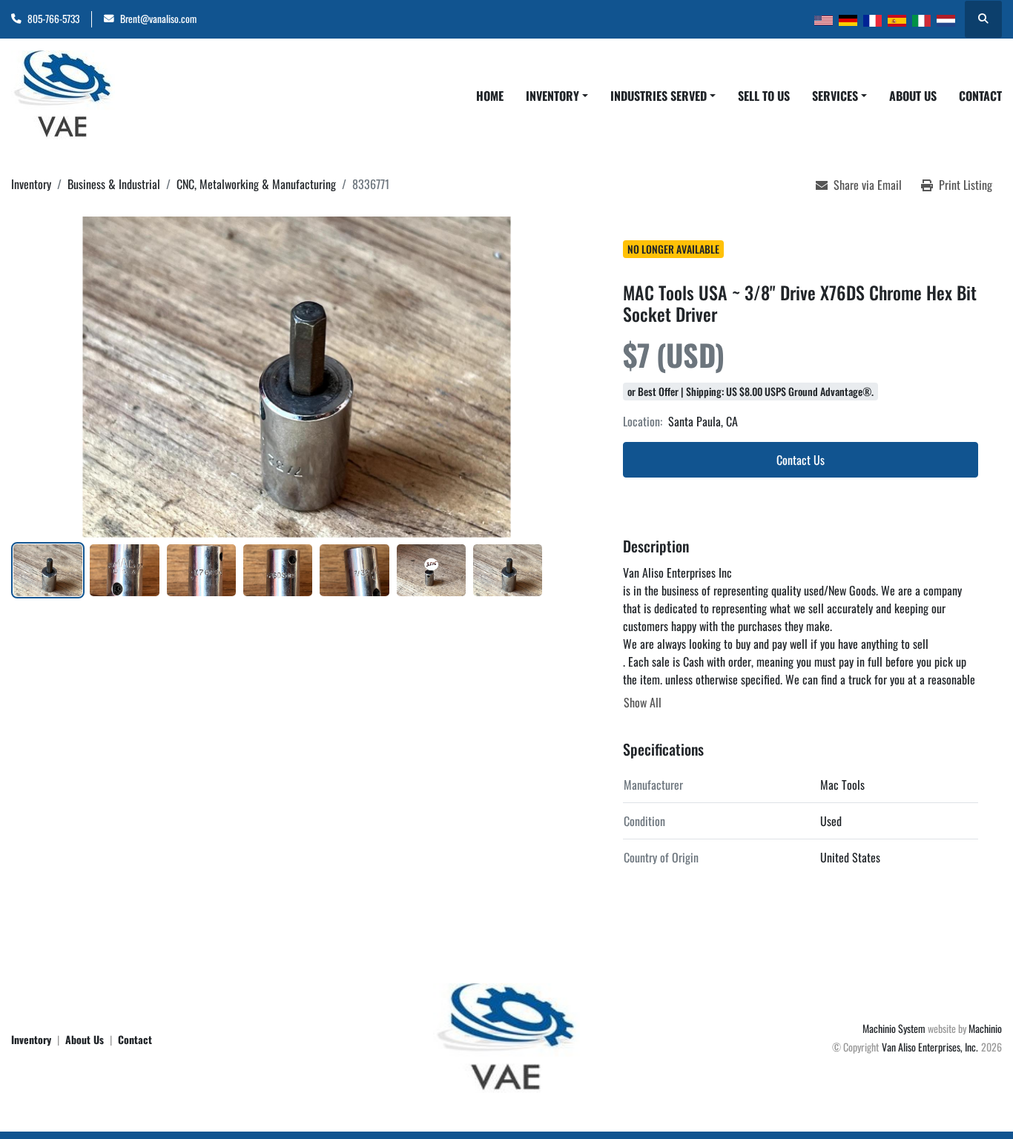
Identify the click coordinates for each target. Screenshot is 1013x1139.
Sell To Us (764, 96)
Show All (642, 702)
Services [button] (835, 96)
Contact (980, 96)
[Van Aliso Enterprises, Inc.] (506, 1037)
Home (490, 96)
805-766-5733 (53, 18)
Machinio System (893, 1028)
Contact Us (800, 460)
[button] (557, 96)
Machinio (985, 1028)
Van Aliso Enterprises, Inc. (930, 1046)
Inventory (552, 96)
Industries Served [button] (658, 96)
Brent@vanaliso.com (158, 18)
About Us (913, 96)
